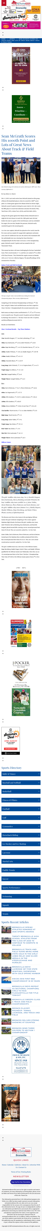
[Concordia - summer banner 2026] (21, 633)
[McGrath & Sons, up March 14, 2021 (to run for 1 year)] (21, 1054)
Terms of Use (15, 1172)
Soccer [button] (5, 878)
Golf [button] (4, 817)
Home (4, 1165)
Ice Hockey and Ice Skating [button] (14, 843)
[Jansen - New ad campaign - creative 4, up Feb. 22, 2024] (10, 1103)
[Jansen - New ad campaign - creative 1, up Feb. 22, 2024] (21, 589)
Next (23, 568)
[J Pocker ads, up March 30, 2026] (21, 674)
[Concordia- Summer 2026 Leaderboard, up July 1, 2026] (21, 25)
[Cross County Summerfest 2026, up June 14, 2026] (21, 17)
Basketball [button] (6, 791)
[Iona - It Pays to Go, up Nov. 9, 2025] (21, 65)
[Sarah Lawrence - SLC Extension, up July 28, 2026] (21, 702)
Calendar (10, 1165)
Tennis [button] (5, 913)
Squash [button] (5, 905)
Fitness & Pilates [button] (9, 800)
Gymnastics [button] (7, 826)
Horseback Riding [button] (10, 835)
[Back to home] (21, 4)
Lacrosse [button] (6, 852)
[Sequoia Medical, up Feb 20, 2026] (21, 109)
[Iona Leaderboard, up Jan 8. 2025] (21, 9)
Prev (18, 568)
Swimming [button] (7, 896)
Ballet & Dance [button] (9, 774)
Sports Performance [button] (11, 887)
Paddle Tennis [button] (8, 870)
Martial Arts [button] (7, 861)
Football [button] (6, 808)
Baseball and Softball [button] (11, 782)
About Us (25, 1165)
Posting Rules (26, 1172)
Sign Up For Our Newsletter (21, 1182)
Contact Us (22, 1167)
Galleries (18, 1165)
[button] (3, 3)
